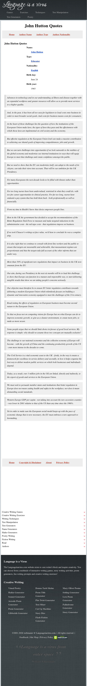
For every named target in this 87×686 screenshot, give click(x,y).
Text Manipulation (60, 12)
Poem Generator (15, 608)
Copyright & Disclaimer (30, 462)
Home (11, 34)
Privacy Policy (62, 462)
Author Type (42, 34)
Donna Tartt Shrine (44, 588)
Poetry (30, 16)
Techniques (40, 12)
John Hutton (37, 51)
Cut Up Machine (43, 608)
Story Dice (40, 613)
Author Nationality (61, 34)
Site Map (34, 637)
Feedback (23, 637)
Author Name (25, 34)
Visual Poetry (14, 588)
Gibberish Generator (18, 613)
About (49, 462)
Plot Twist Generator (45, 600)
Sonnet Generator (16, 596)
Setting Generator (71, 592)
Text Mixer (40, 604)
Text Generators (13, 16)
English (34, 70)
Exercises (24, 12)
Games (10, 12)
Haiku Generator (16, 592)
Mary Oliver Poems (72, 588)
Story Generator (70, 612)
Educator (35, 61)
